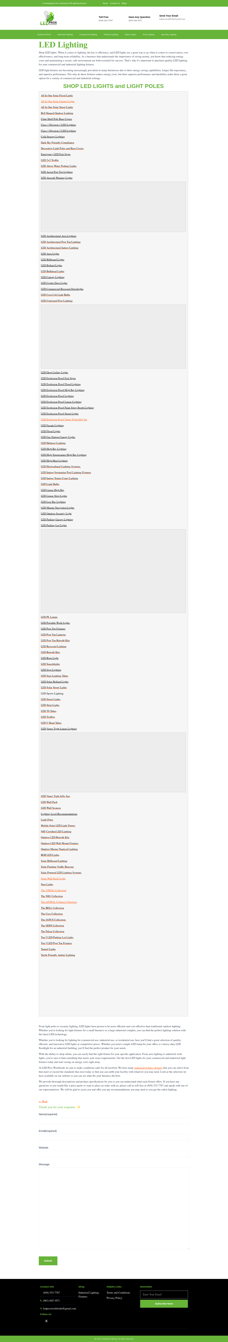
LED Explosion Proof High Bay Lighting (63, 390)
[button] (220, 34)
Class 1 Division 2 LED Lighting (58, 130)
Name (48, 1114)
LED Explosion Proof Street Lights (60, 413)
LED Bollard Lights (51, 265)
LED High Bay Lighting (53, 449)
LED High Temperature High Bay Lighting (64, 455)
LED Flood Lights (50, 431)
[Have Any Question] (123, 18)
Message (44, 1164)
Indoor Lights (130, 34)
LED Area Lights (50, 253)
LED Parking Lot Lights (54, 525)
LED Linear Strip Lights (54, 496)
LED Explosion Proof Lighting (57, 396)
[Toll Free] (93, 18)
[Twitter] (181, 3)
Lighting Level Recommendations (59, 814)
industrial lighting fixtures (148, 1067)
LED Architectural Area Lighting (59, 236)
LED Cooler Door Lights (54, 283)
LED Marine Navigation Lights (57, 507)
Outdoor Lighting (111, 34)
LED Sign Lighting (51, 670)
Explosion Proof (44, 34)
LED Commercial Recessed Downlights (62, 289)
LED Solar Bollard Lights (54, 681)
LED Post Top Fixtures (53, 628)
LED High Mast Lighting (54, 460)
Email (48, 1130)
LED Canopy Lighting (53, 277)
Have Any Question (139, 17)
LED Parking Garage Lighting (57, 519)
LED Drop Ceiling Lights (54, 372)
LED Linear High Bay (52, 490)
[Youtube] (186, 3)
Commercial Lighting (88, 34)
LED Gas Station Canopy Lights (58, 437)
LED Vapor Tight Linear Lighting (59, 728)
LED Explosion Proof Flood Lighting (61, 384)
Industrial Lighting (65, 34)
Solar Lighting (149, 34)
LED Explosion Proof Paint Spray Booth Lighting (67, 407)
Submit (48, 1260)
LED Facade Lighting (52, 425)
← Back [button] (43, 1101)
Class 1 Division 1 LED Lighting (58, 125)
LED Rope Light (49, 658)
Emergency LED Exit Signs (55, 154)
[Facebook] (176, 3)
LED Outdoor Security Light (56, 513)
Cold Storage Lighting (53, 136)
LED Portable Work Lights (55, 623)
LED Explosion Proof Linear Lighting (61, 402)
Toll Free (103, 17)
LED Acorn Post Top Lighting (57, 172)
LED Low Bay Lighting (53, 502)
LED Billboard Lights (52, 259)
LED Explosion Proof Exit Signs (58, 378)
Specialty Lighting (168, 34)
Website (43, 1147)
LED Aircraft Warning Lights (56, 178)
